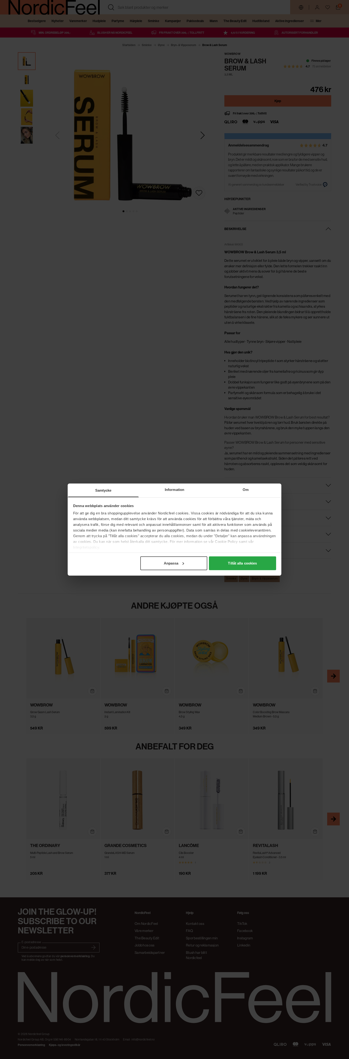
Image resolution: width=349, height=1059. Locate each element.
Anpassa (171, 563)
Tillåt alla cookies (242, 563)
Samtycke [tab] (103, 490)
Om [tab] (246, 489)
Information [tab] (174, 489)
